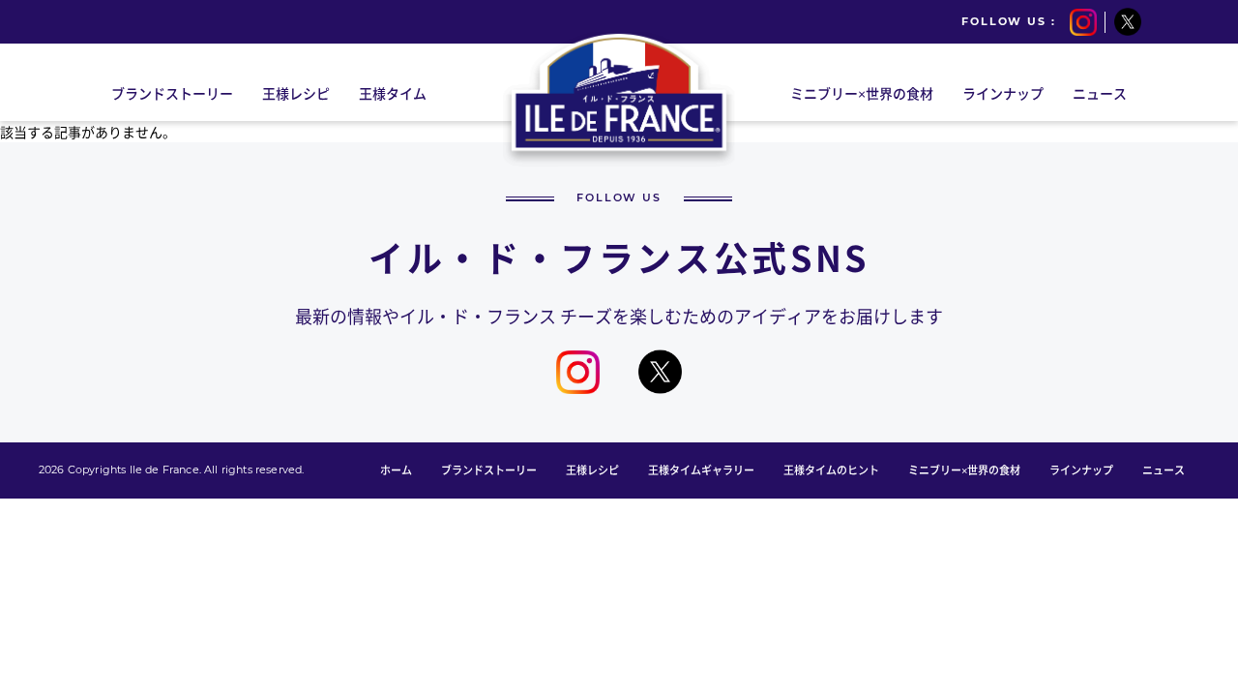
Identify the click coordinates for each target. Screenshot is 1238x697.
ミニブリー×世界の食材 (964, 470)
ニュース (1163, 470)
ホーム (396, 470)
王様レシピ (592, 470)
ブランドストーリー (489, 470)
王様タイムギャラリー (701, 470)
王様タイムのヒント (831, 470)
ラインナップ (1081, 470)
